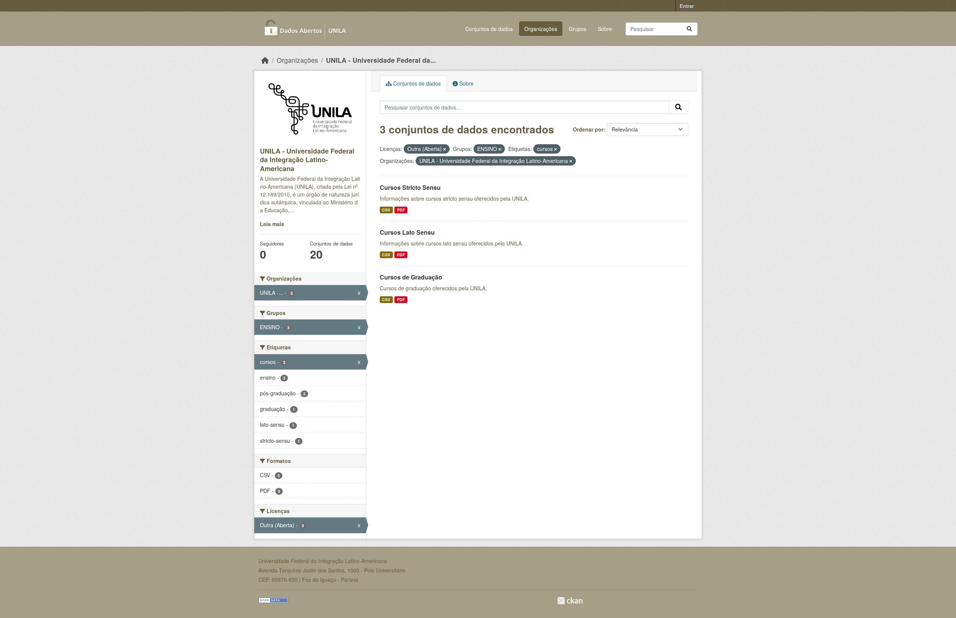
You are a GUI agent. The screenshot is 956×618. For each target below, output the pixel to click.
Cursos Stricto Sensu (410, 187)
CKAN (570, 601)
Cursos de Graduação (411, 277)
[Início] (265, 60)
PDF (401, 210)
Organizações (540, 29)
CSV (386, 210)
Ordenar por (588, 129)
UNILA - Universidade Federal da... (381, 60)
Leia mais (272, 224)
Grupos (577, 29)
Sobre (605, 29)
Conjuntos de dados (489, 29)
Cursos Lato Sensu (407, 232)
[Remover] (444, 149)
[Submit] (689, 28)
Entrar (687, 5)
